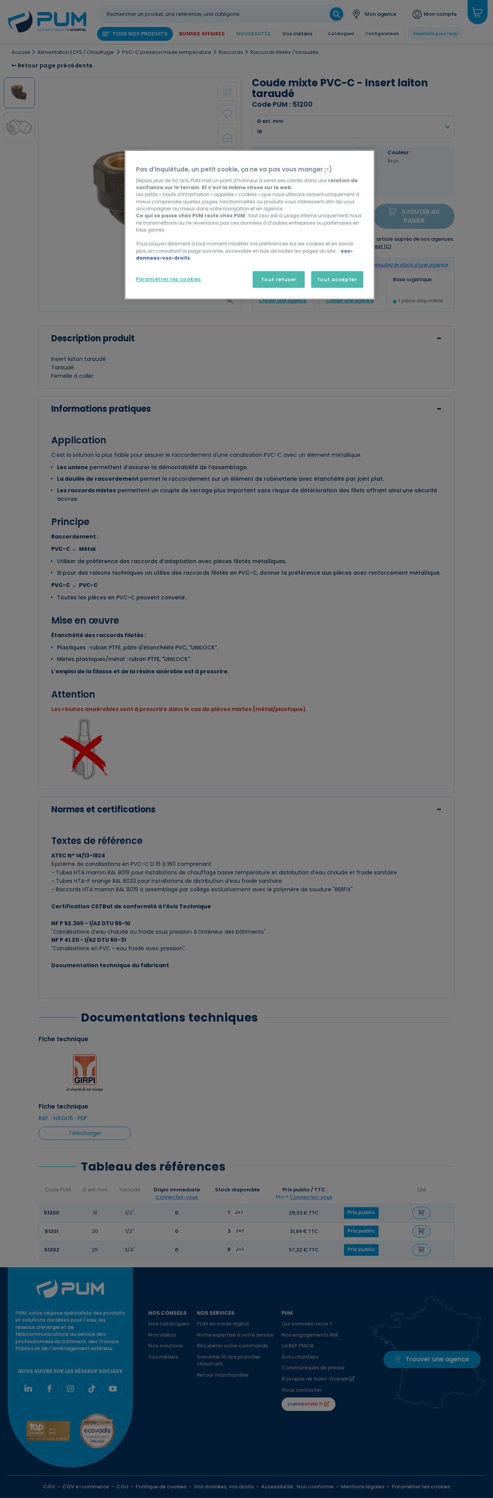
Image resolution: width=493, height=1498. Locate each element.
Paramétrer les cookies (168, 279)
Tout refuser (279, 279)
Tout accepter (337, 279)
